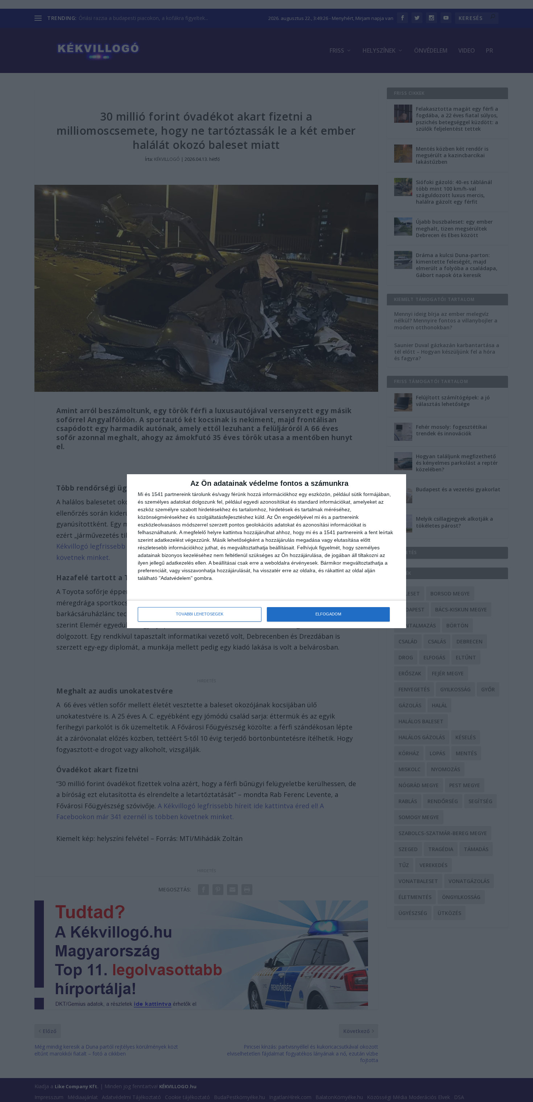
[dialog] (266, 551)
